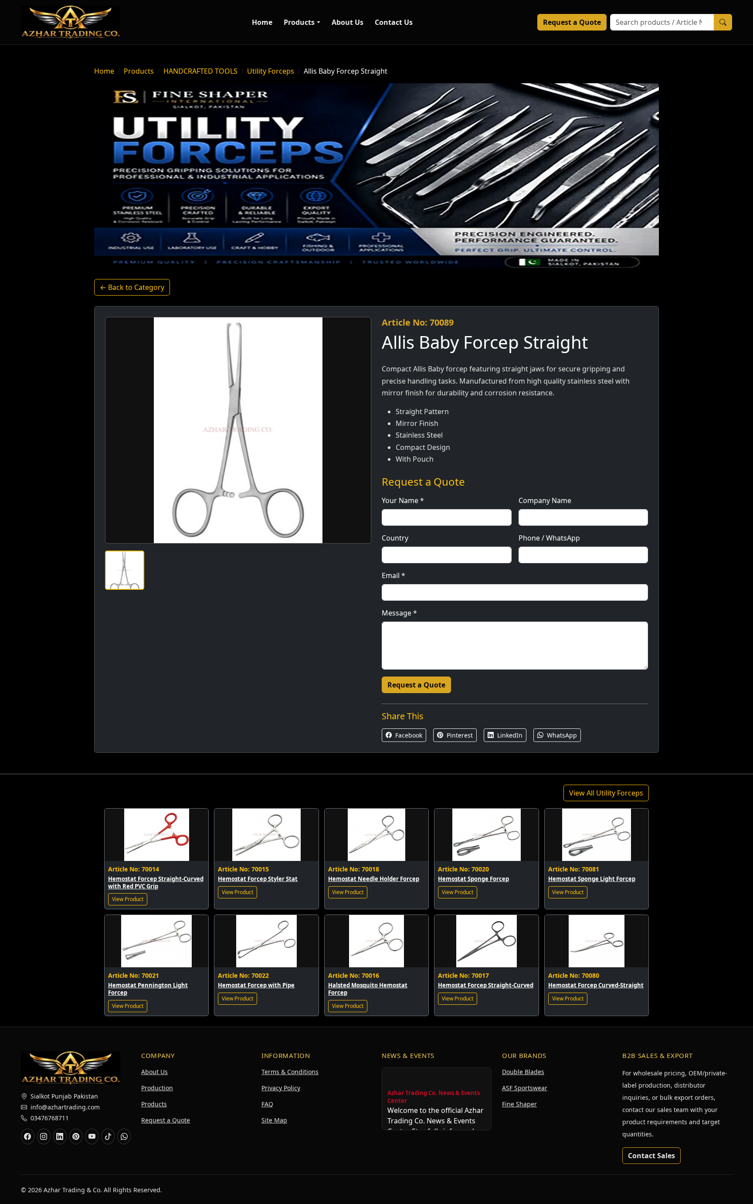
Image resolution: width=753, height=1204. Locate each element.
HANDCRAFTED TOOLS (200, 71)
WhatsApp (561, 735)
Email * (393, 575)
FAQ (267, 1104)
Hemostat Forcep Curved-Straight (596, 985)
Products (299, 22)
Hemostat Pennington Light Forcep (148, 989)
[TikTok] (108, 1136)
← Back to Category (132, 287)
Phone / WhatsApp (549, 538)
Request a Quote (572, 22)
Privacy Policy (280, 1088)
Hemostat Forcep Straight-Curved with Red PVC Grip (156, 882)
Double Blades (523, 1072)
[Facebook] (27, 1136)
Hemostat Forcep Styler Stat (258, 879)
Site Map (274, 1120)
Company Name (545, 500)
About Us (347, 22)
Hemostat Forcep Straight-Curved (485, 985)
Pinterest (459, 735)
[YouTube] (91, 1136)
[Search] (723, 22)
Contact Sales (651, 1155)
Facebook (407, 735)
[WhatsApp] (124, 1136)
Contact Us (394, 22)
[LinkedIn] (60, 1136)
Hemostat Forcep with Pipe (256, 985)
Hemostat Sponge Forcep (473, 879)
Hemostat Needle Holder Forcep (373, 879)
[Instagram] (44, 1136)
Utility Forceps (270, 71)
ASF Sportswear (524, 1088)
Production (157, 1088)
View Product (127, 899)
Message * (399, 613)
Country (395, 538)
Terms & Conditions (290, 1072)
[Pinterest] (76, 1136)
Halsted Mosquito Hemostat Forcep (367, 989)
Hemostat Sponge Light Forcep (591, 879)
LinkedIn (508, 735)
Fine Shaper (519, 1104)
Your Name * (403, 500)
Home (262, 22)
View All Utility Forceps (606, 793)
